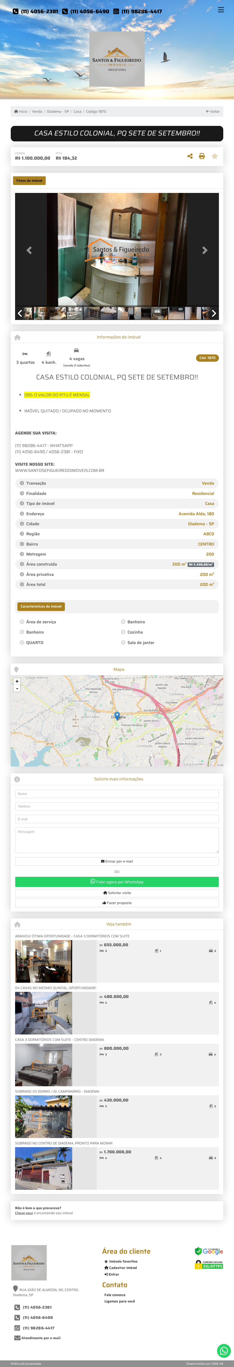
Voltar (214, 111)
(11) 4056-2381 (39, 11)
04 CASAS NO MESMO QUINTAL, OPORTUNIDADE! (55, 988)
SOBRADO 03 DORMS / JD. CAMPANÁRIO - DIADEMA (57, 1091)
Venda (37, 111)
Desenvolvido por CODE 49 (204, 1363)
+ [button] (17, 681)
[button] (30, 250)
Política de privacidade (26, 1363)
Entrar (113, 1274)
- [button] (17, 688)
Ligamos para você (119, 1301)
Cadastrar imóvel (122, 1268)
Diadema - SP (58, 111)
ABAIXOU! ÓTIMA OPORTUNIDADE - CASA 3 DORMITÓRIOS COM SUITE (72, 936)
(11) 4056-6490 (89, 11)
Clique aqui (24, 1213)
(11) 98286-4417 (142, 11)
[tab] (29, 180)
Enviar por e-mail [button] (118, 861)
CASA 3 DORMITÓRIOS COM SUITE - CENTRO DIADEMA (59, 1039)
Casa (78, 111)
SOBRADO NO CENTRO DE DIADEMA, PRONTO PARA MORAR (63, 1143)
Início (22, 111)
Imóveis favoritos (123, 1261)
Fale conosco (114, 1295)
